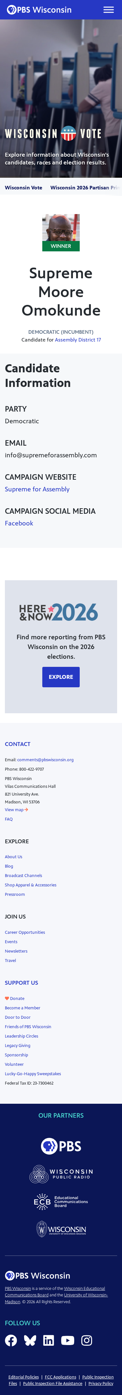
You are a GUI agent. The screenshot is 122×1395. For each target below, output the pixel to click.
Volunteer (14, 1064)
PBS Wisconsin (18, 1288)
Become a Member (22, 1008)
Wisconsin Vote (23, 188)
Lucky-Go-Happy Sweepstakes (33, 1073)
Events (11, 941)
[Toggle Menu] (108, 9)
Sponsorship (16, 1055)
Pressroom (15, 894)
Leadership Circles (21, 1036)
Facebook (19, 523)
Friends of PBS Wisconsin (28, 1026)
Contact (18, 744)
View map (14, 809)
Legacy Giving (17, 1045)
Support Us (21, 982)
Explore (61, 676)
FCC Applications (60, 1377)
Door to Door (18, 1017)
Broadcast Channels (23, 875)
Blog (9, 866)
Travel (10, 960)
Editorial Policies (23, 1377)
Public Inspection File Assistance (52, 1383)
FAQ (9, 819)
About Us (13, 857)
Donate (16, 998)
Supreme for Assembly (37, 489)
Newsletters (16, 951)
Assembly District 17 (78, 340)
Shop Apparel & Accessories (30, 885)
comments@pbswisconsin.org (45, 760)
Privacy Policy (100, 1383)
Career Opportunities (25, 932)
